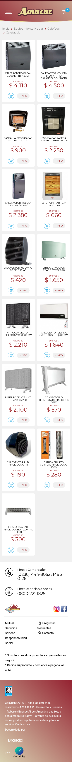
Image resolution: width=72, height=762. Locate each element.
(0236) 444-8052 (33, 574)
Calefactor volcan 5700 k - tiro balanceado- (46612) (54, 76)
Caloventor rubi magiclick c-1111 (18, 463)
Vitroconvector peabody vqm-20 (54, 269)
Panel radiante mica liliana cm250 (18, 398)
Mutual (9, 623)
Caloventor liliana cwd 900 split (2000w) (53, 333)
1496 (57, 574)
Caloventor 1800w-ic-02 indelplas (18, 269)
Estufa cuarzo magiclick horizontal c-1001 (18, 529)
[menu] (8, 11)
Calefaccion (14, 32)
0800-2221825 (31, 593)
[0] (64, 11)
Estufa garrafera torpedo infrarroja (54, 139)
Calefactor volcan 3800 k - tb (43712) (18, 74)
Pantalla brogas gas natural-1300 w (18, 139)
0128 (21, 578)
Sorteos (10, 633)
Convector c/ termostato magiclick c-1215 (54, 400)
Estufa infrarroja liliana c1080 (54, 204)
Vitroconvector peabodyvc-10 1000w (18, 333)
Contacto (48, 633)
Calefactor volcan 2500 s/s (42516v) (18, 204)
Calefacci (53, 28)
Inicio (6, 28)
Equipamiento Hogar (28, 28)
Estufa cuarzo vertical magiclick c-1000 (54, 465)
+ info (23, 95)
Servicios (11, 628)
